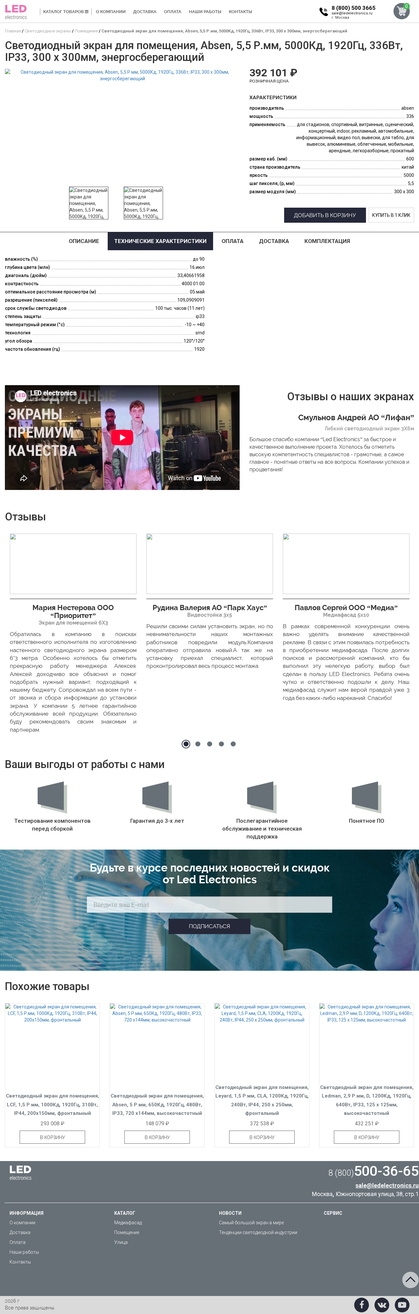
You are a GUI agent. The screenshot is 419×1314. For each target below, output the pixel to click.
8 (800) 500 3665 (353, 8)
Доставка (144, 11)
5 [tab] (233, 744)
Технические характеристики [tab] (160, 241)
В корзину (52, 1137)
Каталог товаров (64, 11)
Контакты (240, 11)
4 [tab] (221, 744)
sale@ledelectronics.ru (352, 13)
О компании (111, 11)
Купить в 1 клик (391, 215)
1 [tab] (186, 744)
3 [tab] (209, 744)
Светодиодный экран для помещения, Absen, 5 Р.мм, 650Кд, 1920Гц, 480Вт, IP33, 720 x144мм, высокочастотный (157, 1104)
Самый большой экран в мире (251, 1222)
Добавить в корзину (325, 215)
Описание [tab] (84, 241)
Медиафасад (128, 1222)
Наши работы (205, 11)
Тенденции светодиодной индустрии (258, 1232)
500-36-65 (373, 1171)
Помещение (126, 1232)
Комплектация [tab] (327, 241)
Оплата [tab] (233, 241)
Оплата (172, 11)
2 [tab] (197, 744)
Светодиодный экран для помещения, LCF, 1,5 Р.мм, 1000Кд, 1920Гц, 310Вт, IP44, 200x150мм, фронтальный (52, 1104)
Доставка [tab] (274, 241)
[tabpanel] (73, 635)
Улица (121, 1242)
